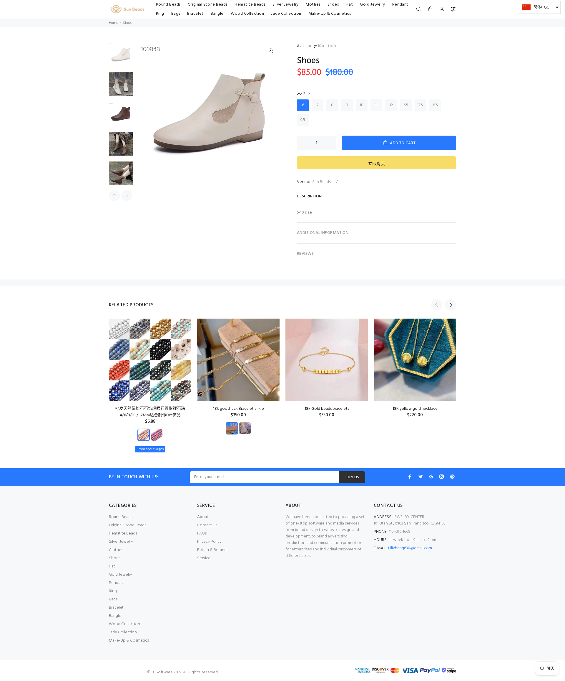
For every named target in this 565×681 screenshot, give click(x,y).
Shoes (114, 558)
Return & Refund (212, 550)
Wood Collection (124, 624)
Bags (113, 599)
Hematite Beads (123, 533)
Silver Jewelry (121, 541)
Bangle (115, 615)
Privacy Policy (209, 541)
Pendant (116, 583)
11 (376, 105)
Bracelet (116, 607)
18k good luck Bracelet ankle (238, 408)
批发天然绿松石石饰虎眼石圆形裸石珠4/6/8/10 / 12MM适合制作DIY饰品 (150, 412)
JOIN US (352, 477)
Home (113, 23)
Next (126, 195)
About (202, 517)
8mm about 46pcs (150, 449)
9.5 (302, 119)
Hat (112, 566)
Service (203, 558)
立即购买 (376, 164)
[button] (539, 7)
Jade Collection (123, 632)
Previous (114, 195)
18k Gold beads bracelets (327, 408)
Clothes (116, 550)
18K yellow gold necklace (415, 408)
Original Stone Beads (127, 525)
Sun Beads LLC (325, 182)
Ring (113, 591)
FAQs (202, 533)
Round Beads (120, 517)
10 (361, 105)
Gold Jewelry (120, 574)
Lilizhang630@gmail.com (410, 548)
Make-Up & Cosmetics (129, 640)
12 (391, 105)
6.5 (405, 105)
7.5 (420, 105)
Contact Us (207, 525)
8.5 (435, 105)
